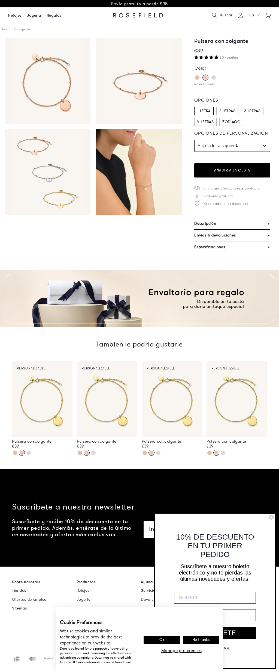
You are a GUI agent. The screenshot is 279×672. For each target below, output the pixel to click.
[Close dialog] (271, 517)
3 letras (252, 111)
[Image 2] (47, 81)
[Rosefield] (138, 15)
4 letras (205, 122)
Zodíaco (231, 122)
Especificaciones (232, 247)
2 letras (227, 111)
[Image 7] (47, 172)
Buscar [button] (226, 15)
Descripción (232, 223)
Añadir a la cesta (232, 170)
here (128, 662)
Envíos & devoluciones (232, 235)
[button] (254, 15)
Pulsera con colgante (31, 441)
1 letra (204, 111)
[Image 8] (139, 172)
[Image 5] (139, 81)
